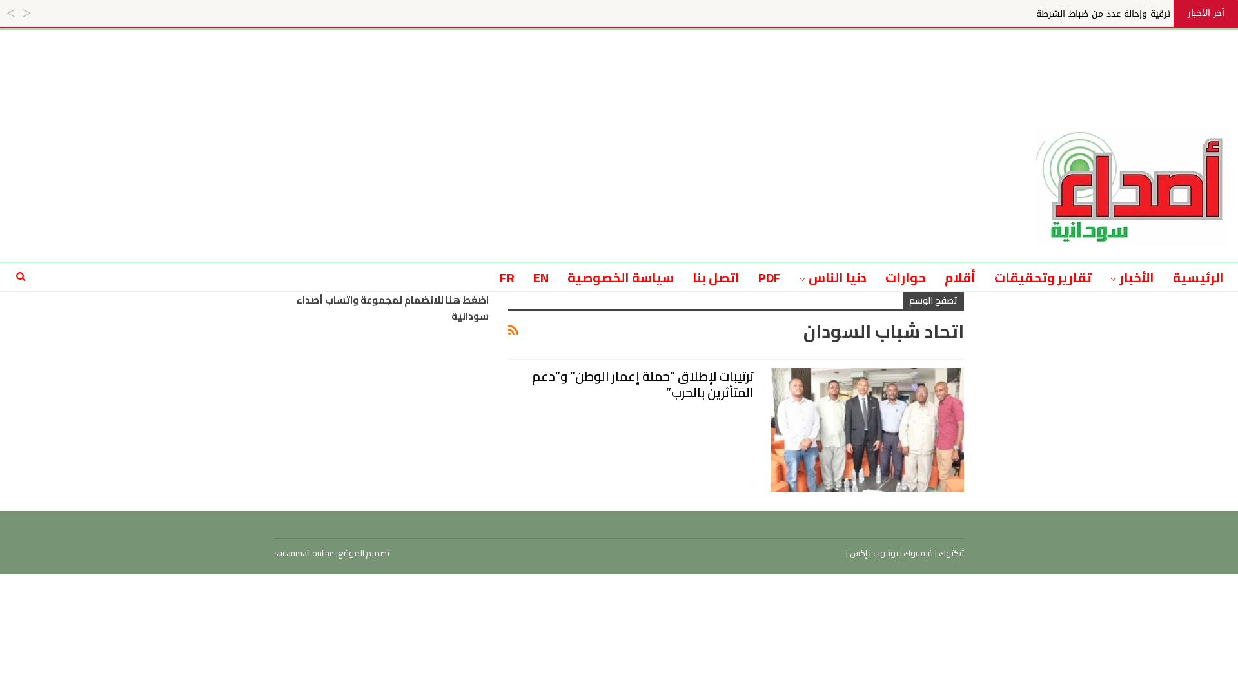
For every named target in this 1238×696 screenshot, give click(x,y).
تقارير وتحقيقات (1043, 277)
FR (507, 277)
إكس (857, 553)
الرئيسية (1198, 277)
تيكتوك (950, 553)
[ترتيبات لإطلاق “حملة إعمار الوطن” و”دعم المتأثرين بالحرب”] (867, 430)
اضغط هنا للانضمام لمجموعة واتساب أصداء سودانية (392, 308)
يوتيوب (884, 553)
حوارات (905, 277)
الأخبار (1136, 277)
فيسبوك (918, 553)
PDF (769, 277)
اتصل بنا (716, 277)
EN (541, 277)
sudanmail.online (304, 553)
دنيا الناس (838, 277)
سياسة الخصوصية (620, 277)
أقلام (960, 277)
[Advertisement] (619, 59)
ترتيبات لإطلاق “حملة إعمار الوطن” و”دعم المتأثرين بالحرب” (643, 384)
